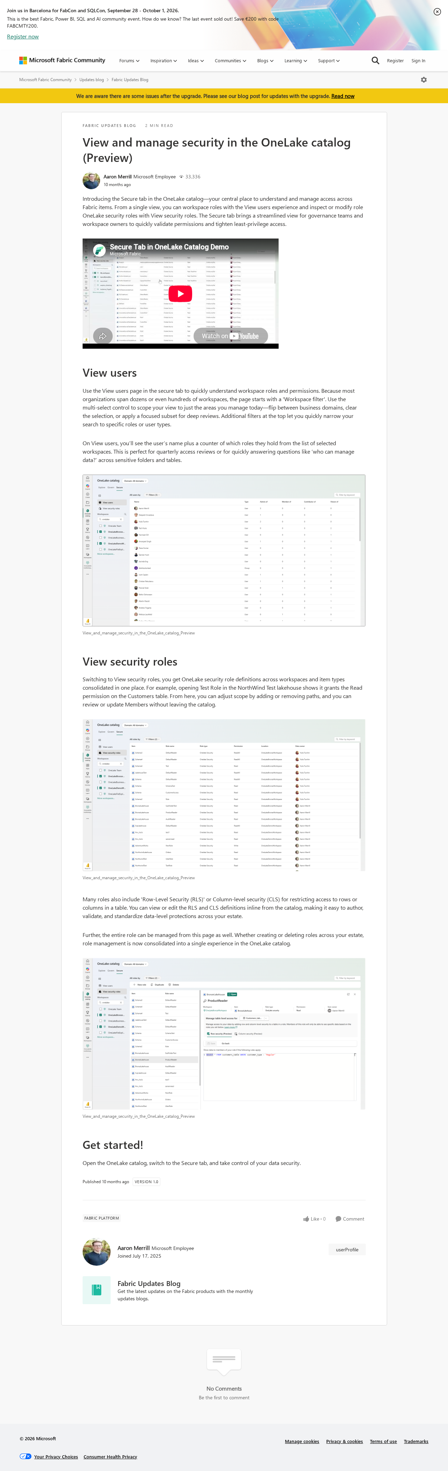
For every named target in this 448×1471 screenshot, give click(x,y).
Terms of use (383, 1441)
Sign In (418, 60)
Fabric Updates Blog (130, 79)
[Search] (375, 60)
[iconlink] (97, 1290)
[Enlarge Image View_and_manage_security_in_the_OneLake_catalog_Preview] (224, 550)
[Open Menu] (424, 80)
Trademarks (416, 1441)
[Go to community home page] (62, 60)
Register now (23, 36)
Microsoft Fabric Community (45, 79)
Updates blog (91, 79)
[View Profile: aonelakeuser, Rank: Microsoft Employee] (91, 180)
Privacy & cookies (344, 1441)
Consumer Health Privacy (110, 1456)
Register (395, 60)
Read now (343, 95)
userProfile (347, 1249)
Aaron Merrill (118, 176)
